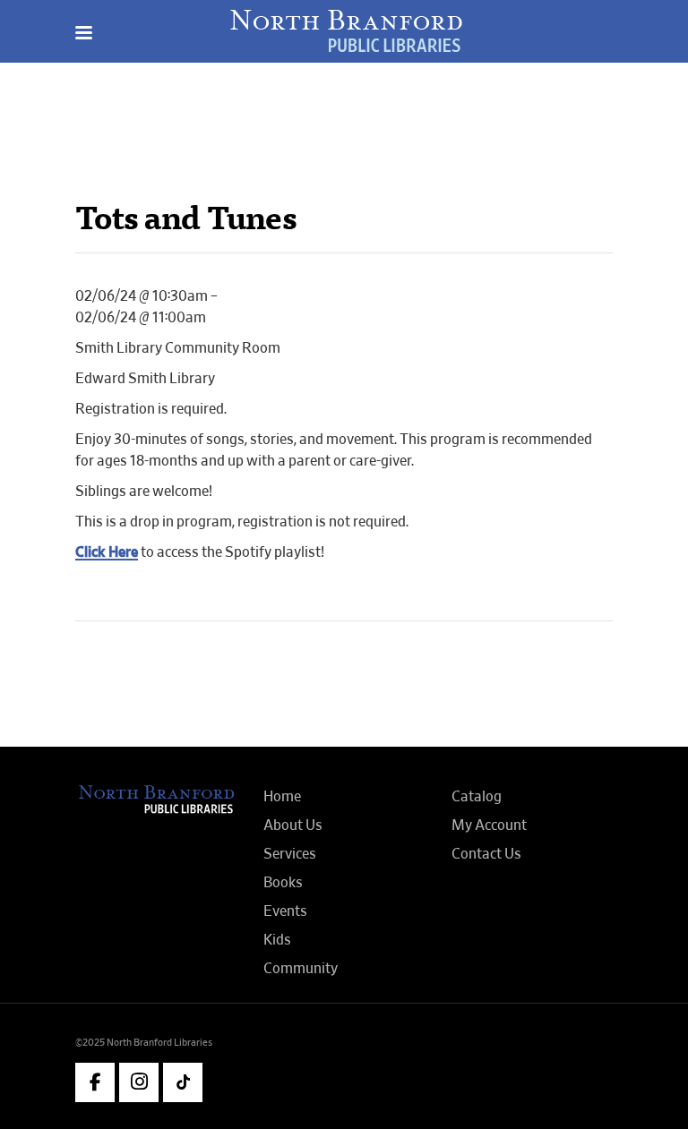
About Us (292, 825)
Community (300, 969)
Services (289, 854)
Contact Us (486, 854)
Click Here (106, 552)
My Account (489, 825)
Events (285, 911)
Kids (277, 940)
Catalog (477, 797)
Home (282, 797)
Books (283, 883)
